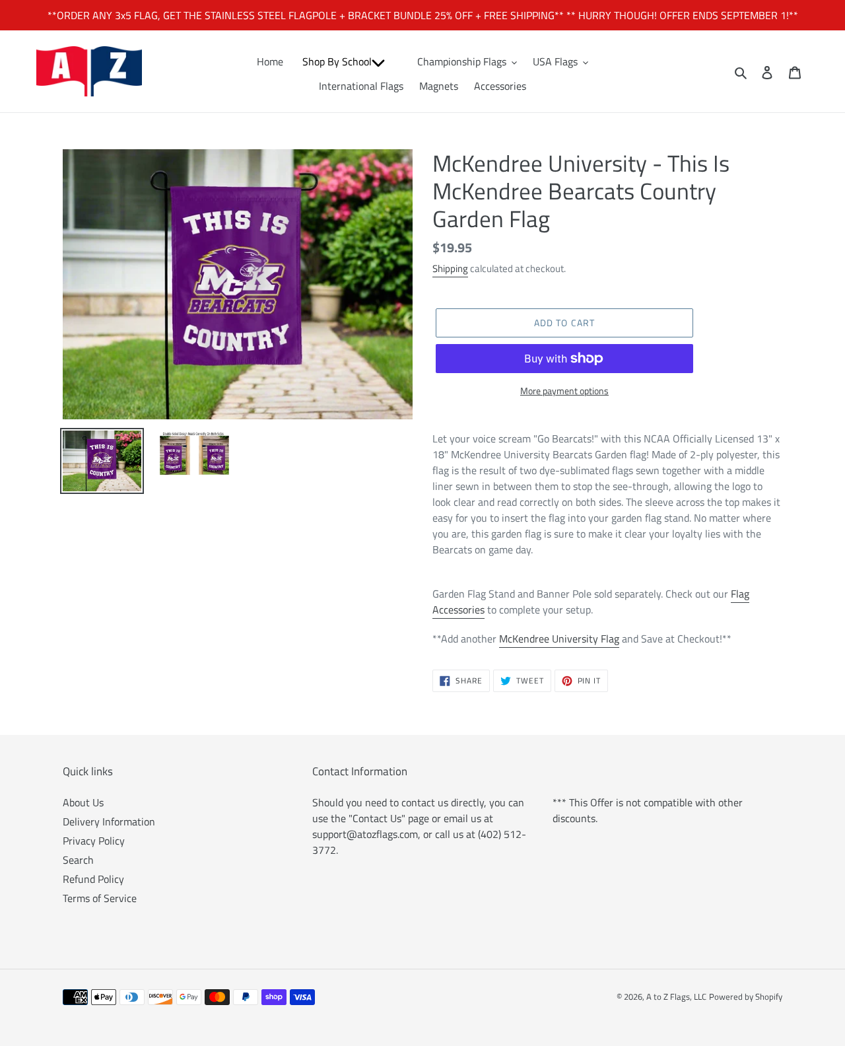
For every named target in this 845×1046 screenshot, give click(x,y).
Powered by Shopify (745, 996)
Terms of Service (100, 898)
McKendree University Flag (559, 638)
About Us (83, 802)
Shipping (450, 268)
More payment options (564, 391)
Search (78, 860)
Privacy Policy (94, 841)
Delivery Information (109, 821)
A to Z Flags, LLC (676, 996)
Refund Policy (93, 879)
